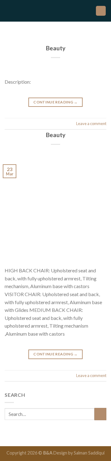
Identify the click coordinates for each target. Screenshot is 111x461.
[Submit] (100, 414)
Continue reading (55, 102)
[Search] (101, 11)
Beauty (55, 48)
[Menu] (8, 10)
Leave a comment (91, 123)
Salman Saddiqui (89, 452)
